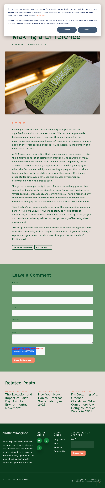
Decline (88, 30)
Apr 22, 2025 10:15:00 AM (16, 391)
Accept (67, 30)
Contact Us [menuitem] (59, 451)
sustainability (43, 247)
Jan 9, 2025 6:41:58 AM (81, 391)
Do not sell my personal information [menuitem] (86, 481)
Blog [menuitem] (56, 443)
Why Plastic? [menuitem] (60, 439)
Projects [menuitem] (58, 447)
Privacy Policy (40, 15)
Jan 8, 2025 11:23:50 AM (48, 391)
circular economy (22, 247)
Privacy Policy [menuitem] (82, 479)
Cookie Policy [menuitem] (96, 479)
